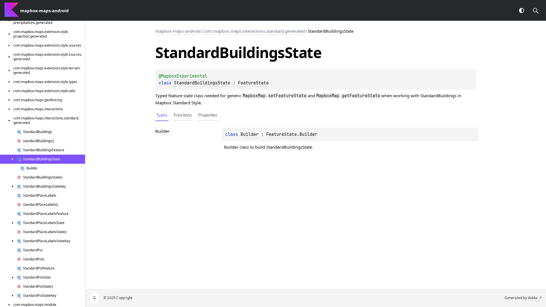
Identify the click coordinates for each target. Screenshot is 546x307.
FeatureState (253, 83)
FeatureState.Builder (291, 134)
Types (161, 115)
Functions (183, 115)
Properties (207, 115)
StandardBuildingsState (202, 83)
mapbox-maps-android (177, 31)
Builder (249, 134)
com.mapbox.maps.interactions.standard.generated (254, 31)
